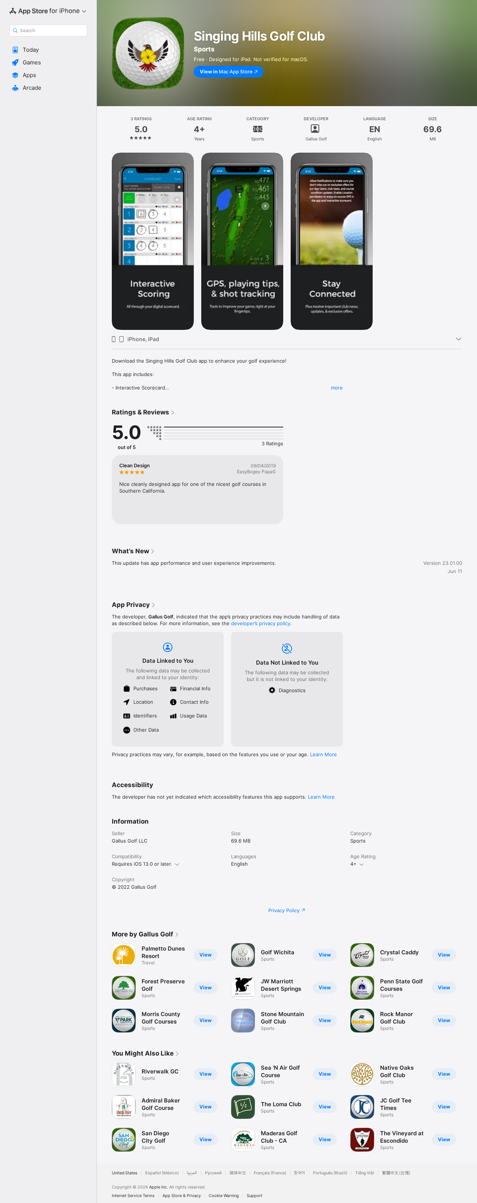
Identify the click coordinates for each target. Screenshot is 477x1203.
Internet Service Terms (133, 1196)
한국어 (299, 1173)
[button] (48, 49)
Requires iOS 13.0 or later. (142, 864)
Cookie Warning (224, 1196)
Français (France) (270, 1173)
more (337, 388)
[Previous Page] (104, 988)
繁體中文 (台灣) (396, 1173)
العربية (192, 1173)
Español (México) (162, 1173)
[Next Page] (469, 988)
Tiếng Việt (364, 1173)
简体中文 (238, 1173)
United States (125, 1173)
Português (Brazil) (330, 1173)
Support (254, 1196)
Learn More (323, 754)
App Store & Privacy (181, 1196)
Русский (213, 1173)
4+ (353, 864)
